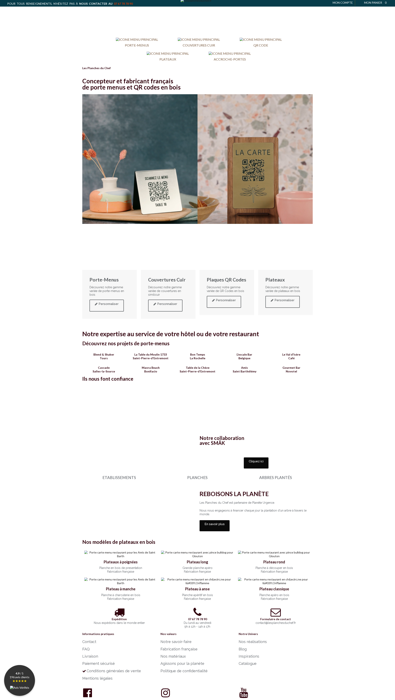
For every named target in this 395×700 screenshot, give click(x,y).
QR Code (260, 45)
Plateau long (197, 562)
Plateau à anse (197, 589)
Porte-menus (137, 45)
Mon (343, 2)
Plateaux (167, 59)
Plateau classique (274, 589)
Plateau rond (274, 562)
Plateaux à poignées (121, 562)
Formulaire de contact (275, 619)
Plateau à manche (120, 589)
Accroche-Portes (230, 59)
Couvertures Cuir (199, 45)
